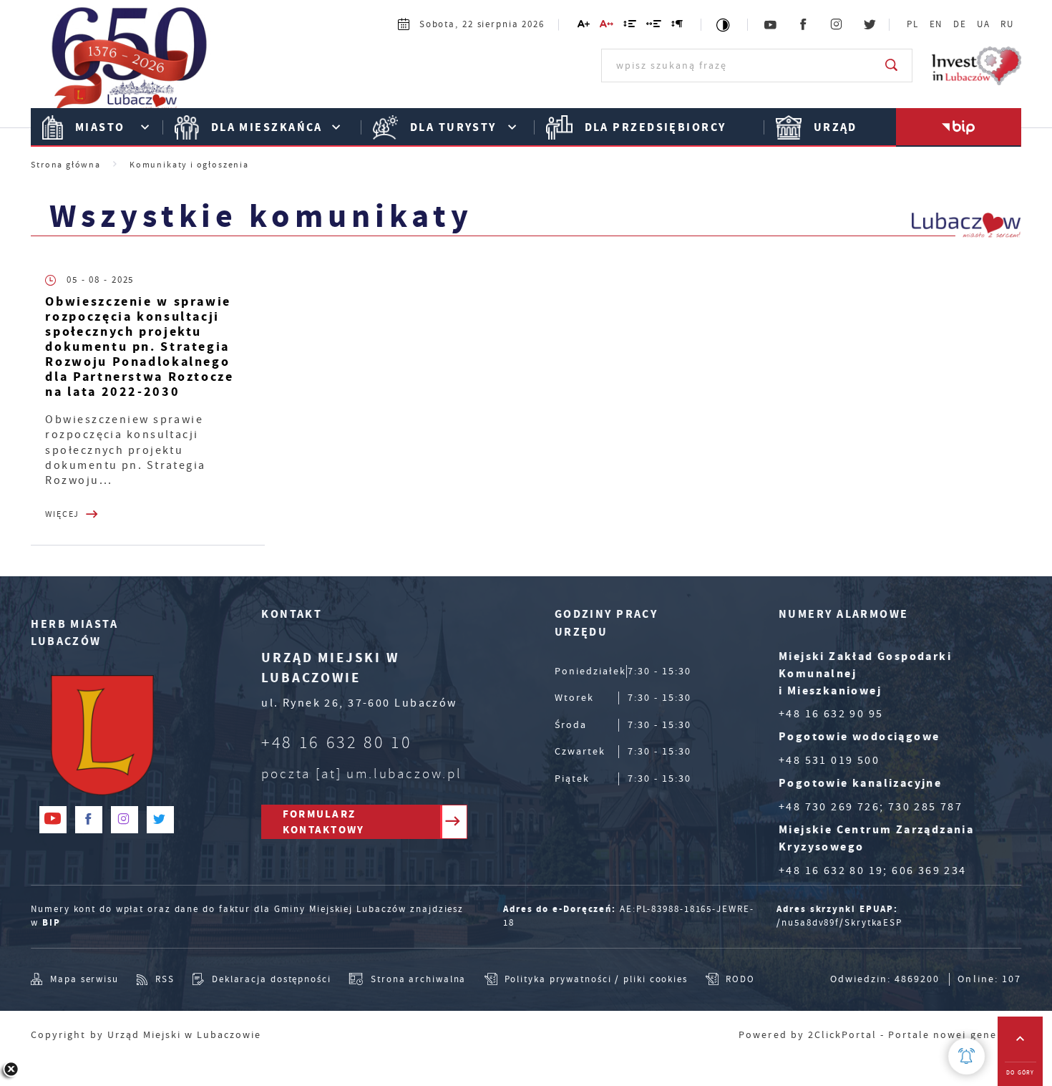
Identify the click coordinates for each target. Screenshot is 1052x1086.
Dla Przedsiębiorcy (655, 127)
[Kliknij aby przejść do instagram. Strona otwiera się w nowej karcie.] (837, 25)
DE (960, 24)
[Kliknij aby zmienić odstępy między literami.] (606, 26)
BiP (958, 127)
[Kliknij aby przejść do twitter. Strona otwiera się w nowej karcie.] (870, 25)
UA (983, 24)
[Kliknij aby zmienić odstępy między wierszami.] (630, 26)
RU (1007, 24)
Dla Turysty (453, 127)
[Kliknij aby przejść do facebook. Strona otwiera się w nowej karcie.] (803, 25)
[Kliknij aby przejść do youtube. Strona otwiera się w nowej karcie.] (770, 25)
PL (913, 24)
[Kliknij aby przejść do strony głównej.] (130, 63)
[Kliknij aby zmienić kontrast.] (724, 25)
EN (936, 24)
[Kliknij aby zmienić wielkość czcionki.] (583, 26)
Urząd (835, 127)
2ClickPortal (842, 1035)
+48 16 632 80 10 (336, 742)
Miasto (100, 127)
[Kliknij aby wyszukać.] (892, 65)
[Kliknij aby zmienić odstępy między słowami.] (654, 26)
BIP (51, 922)
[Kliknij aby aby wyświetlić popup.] (966, 1056)
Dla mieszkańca (267, 127)
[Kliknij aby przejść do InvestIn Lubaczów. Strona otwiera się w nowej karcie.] (976, 66)
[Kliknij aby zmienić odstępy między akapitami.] (677, 26)
